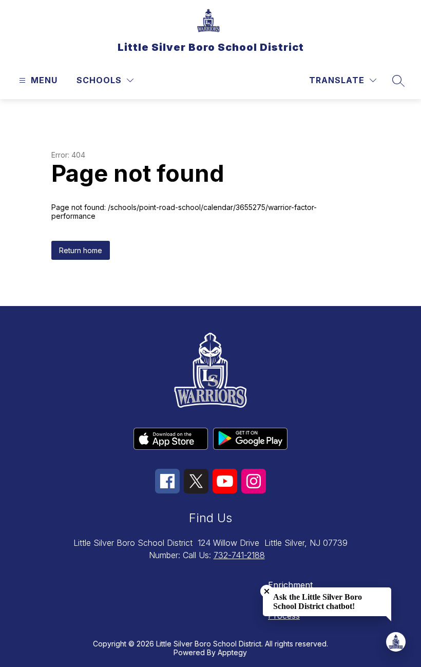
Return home (80, 250)
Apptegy (232, 652)
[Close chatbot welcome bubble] (266, 591)
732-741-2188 (239, 555)
